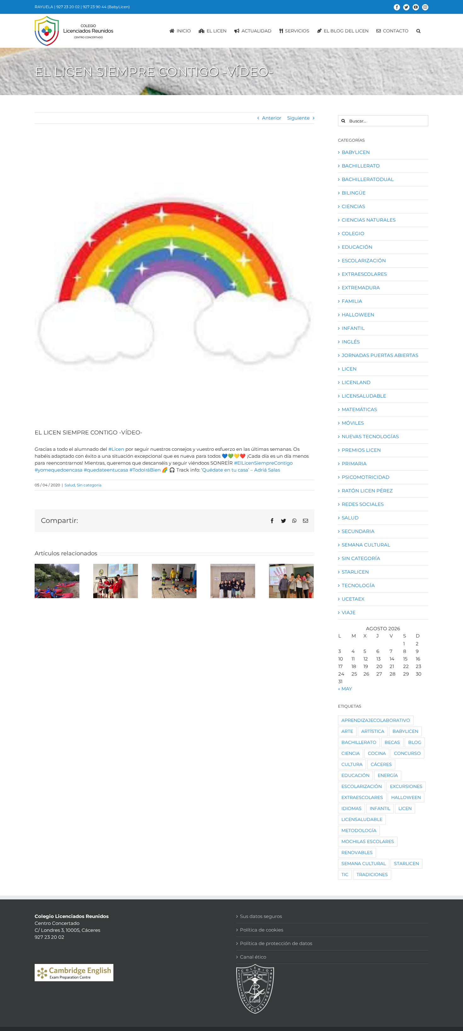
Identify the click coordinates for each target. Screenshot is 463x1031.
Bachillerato (361, 166)
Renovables (357, 852)
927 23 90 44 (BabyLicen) (106, 6)
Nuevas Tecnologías (370, 436)
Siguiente (298, 118)
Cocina (377, 753)
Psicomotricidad (365, 477)
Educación (357, 247)
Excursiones (406, 786)
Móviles (353, 423)
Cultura (352, 764)
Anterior (271, 118)
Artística (372, 731)
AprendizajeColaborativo (375, 720)
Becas (392, 742)
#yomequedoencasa (59, 470)
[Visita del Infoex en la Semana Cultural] (174, 581)
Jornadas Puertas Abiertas (380, 355)
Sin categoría (89, 485)
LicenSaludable (364, 396)
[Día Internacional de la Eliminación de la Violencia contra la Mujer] (291, 581)
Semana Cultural (366, 545)
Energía (388, 775)
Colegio (353, 233)
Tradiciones (372, 874)
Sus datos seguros (261, 916)
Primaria (354, 464)
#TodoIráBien (145, 470)
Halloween (358, 315)
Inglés (351, 342)
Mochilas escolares (367, 841)
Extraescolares (364, 274)
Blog (414, 742)
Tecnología (358, 585)
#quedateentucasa (106, 470)
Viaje (349, 612)
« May (345, 689)
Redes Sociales (363, 504)
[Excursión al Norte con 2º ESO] (57, 581)
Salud (70, 485)
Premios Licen (361, 450)
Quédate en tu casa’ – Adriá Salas (241, 470)
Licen (349, 369)
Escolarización (364, 260)
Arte (347, 731)
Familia (352, 301)
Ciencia (350, 753)
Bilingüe (354, 193)
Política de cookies (261, 930)
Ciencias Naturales (369, 220)
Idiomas (351, 808)
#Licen (116, 449)
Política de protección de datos (276, 943)
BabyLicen (356, 152)
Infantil (353, 328)
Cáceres (381, 764)
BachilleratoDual (368, 179)
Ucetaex (353, 599)
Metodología (358, 830)
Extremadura (361, 288)
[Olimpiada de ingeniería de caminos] (232, 581)
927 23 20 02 (68, 6)
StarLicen (355, 572)
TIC (344, 874)
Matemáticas (359, 409)
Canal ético (253, 957)
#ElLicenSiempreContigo (263, 463)
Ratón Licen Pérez (367, 491)
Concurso (407, 753)
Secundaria (358, 531)
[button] (418, 31)
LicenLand (356, 382)
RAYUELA (44, 6)
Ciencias (353, 206)
